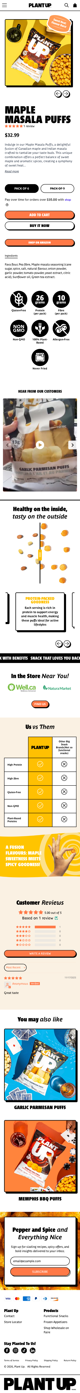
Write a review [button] (40, 953)
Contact (9, 1316)
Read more (12, 171)
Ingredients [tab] (11, 255)
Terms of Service (11, 1360)
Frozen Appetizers (55, 1322)
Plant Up (19, 1366)
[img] (13, 978)
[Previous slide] (7, 445)
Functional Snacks (56, 1316)
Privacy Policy (31, 1360)
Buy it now (39, 225)
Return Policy (70, 1360)
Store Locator (13, 1322)
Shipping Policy (51, 1360)
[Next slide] (72, 445)
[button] (67, 5)
